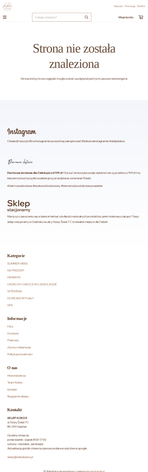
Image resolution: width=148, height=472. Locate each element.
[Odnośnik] (74, 136)
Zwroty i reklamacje (19, 347)
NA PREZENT (15, 270)
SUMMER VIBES (17, 263)
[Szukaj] (86, 17)
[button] (5, 17)
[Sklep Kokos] (7, 6)
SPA (10, 305)
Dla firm (141, 6)
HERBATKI (14, 277)
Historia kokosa (16, 375)
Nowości (118, 6)
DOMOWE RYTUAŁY (20, 298)
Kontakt (12, 389)
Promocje (130, 6)
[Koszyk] (140, 17)
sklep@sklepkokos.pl (20, 457)
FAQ (10, 326)
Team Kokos (15, 382)
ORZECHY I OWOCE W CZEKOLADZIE (32, 284)
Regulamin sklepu (18, 396)
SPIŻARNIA (14, 291)
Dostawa (13, 333)
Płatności (13, 340)
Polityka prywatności (19, 354)
